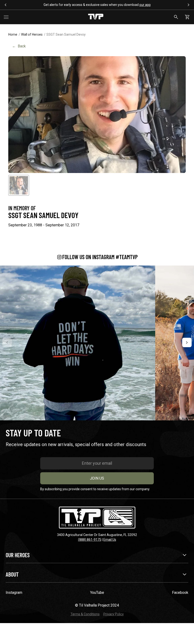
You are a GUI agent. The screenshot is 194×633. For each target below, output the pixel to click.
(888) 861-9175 (89, 539)
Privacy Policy (113, 614)
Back (19, 46)
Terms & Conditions (85, 614)
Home (12, 34)
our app (145, 5)
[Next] (187, 342)
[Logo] (95, 17)
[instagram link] (77, 343)
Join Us (97, 478)
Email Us (109, 539)
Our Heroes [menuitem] (18, 555)
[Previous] (7, 342)
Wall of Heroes (32, 34)
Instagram (14, 592)
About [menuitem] (12, 574)
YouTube (97, 592)
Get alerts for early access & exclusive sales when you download (97, 5)
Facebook (180, 592)
